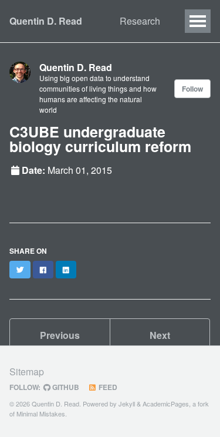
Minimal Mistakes (40, 413)
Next (160, 335)
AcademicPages (166, 403)
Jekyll (127, 403)
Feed (107, 387)
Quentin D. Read (45, 21)
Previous (60, 335)
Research (140, 21)
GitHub (64, 387)
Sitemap (26, 371)
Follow (192, 88)
